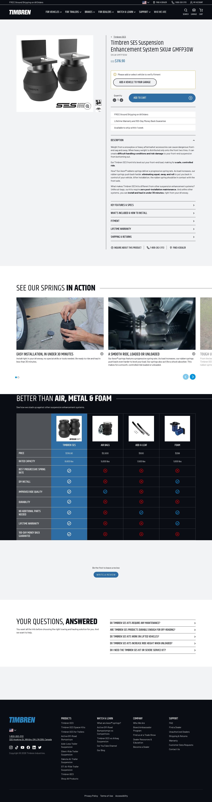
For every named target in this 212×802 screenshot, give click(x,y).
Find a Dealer (175, 727)
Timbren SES (119, 36)
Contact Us (174, 749)
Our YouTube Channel (107, 745)
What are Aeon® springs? (109, 723)
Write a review (105, 574)
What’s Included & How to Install (129, 213)
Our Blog (101, 750)
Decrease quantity (114, 100)
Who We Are (139, 723)
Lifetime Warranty (121, 229)
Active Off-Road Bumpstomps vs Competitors (105, 730)
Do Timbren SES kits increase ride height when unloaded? (141, 643)
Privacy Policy (91, 795)
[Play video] (102, 354)
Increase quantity (121, 100)
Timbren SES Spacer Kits (73, 727)
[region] (105, 476)
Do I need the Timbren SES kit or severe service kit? (138, 650)
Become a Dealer (141, 746)
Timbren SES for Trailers (72, 731)
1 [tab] (16, 377)
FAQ (171, 723)
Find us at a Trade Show (144, 734)
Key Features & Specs (122, 205)
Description (117, 140)
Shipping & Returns (121, 237)
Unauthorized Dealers (179, 731)
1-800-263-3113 (16, 736)
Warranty (173, 740)
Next (193, 377)
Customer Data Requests (181, 744)
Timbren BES (67, 774)
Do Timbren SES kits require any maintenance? (135, 623)
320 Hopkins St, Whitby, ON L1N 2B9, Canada (30, 739)
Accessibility (121, 795)
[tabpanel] (58, 333)
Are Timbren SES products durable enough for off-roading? (142, 630)
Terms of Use (106, 795)
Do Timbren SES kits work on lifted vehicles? (134, 636)
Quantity (118, 95)
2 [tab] (18, 377)
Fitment (115, 221)
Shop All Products (69, 778)
